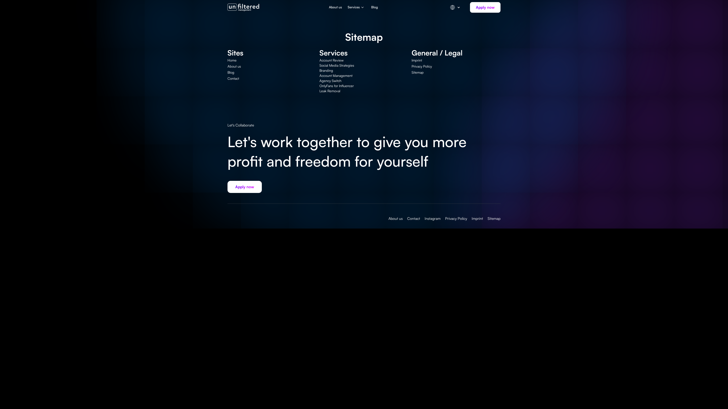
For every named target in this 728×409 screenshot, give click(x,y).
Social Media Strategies (336, 65)
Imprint (417, 60)
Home (232, 60)
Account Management (335, 75)
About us (335, 7)
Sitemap (418, 72)
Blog (374, 7)
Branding (326, 70)
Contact (233, 78)
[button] (356, 9)
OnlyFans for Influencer (336, 86)
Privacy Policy (422, 66)
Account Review (331, 60)
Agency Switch (330, 81)
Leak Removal (329, 91)
